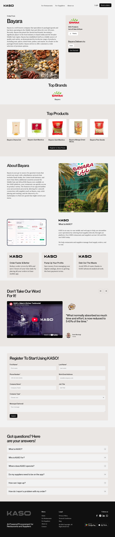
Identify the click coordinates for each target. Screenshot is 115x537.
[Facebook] (97, 515)
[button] (101, 291)
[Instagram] (100, 515)
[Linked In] (103, 515)
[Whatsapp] (107, 515)
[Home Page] (9, 6)
